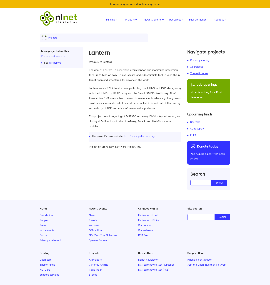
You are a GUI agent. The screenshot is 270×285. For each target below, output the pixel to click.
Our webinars (145, 230)
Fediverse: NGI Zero (149, 220)
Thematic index (199, 73)
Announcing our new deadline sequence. (135, 4)
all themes (55, 62)
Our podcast (145, 225)
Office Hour (95, 230)
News (92, 215)
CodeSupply (197, 128)
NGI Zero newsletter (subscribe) (156, 264)
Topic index (95, 269)
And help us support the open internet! (207, 152)
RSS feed (143, 235)
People (44, 220)
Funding (110, 19)
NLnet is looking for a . (206, 91)
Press (43, 225)
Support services (49, 274)
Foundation (46, 215)
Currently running (199, 60)
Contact (44, 235)
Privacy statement (50, 240)
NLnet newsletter (148, 259)
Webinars (94, 225)
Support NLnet (197, 19)
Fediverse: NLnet (148, 215)
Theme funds (47, 264)
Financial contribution (199, 259)
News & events (153, 19)
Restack (195, 122)
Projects (130, 19)
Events (93, 220)
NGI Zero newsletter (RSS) (153, 269)
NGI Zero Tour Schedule (103, 235)
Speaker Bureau (98, 240)
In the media (47, 230)
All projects (196, 66)
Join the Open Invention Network (206, 264)
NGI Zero (45, 269)
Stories (93, 274)
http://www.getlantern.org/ (139, 136)
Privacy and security (53, 56)
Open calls (46, 259)
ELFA (193, 135)
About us (219, 19)
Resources (175, 19)
